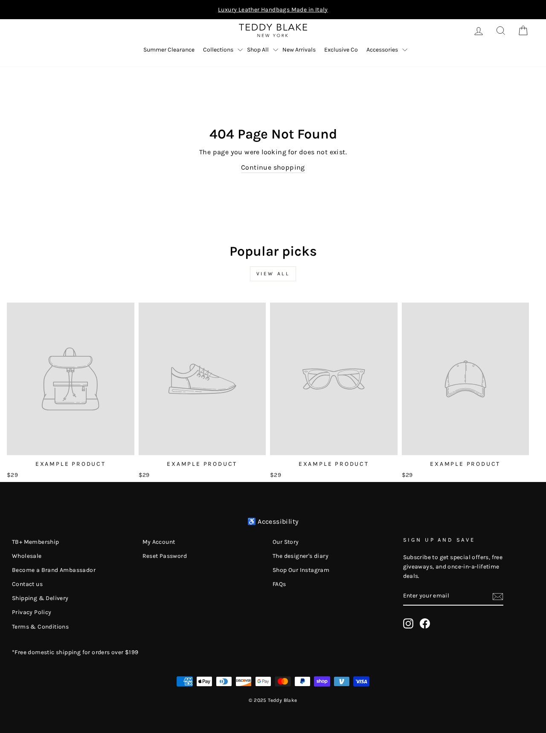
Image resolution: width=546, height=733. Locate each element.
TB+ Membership (35, 542)
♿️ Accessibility (273, 521)
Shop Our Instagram (301, 570)
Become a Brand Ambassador (54, 570)
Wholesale (27, 556)
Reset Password (164, 556)
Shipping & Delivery (40, 598)
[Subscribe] (497, 596)
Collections (218, 49)
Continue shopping (273, 167)
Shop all (258, 49)
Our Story (286, 542)
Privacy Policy (32, 612)
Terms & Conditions (40, 626)
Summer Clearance (169, 49)
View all (273, 274)
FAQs (279, 584)
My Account (158, 542)
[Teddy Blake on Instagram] (408, 623)
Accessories (382, 49)
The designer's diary (300, 556)
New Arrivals (299, 49)
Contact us (27, 584)
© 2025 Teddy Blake (273, 700)
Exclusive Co (341, 49)
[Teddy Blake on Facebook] (425, 623)
